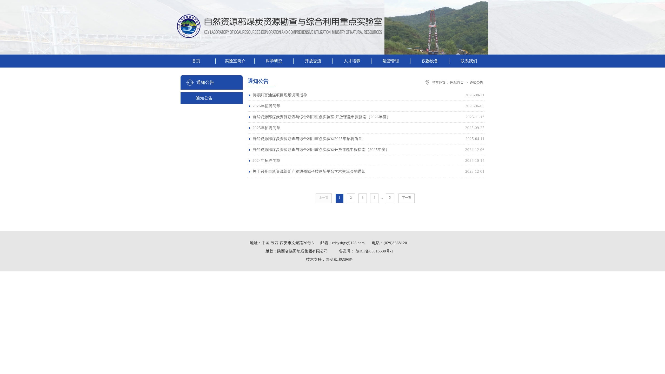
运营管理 (391, 61)
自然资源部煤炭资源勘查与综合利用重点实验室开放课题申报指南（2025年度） (320, 150)
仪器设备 (430, 61)
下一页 (406, 197)
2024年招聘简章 (266, 160)
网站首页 (457, 82)
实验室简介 (235, 61)
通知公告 (204, 98)
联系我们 (469, 61)
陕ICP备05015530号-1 (374, 251)
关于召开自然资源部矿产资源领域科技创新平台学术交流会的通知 (308, 171)
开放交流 (313, 61)
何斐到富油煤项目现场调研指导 (279, 95)
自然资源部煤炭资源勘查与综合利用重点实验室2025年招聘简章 (307, 139)
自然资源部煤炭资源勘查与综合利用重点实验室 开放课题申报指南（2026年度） (321, 117)
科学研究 (274, 61)
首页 (196, 61)
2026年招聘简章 (266, 106)
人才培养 (352, 61)
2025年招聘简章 (266, 128)
